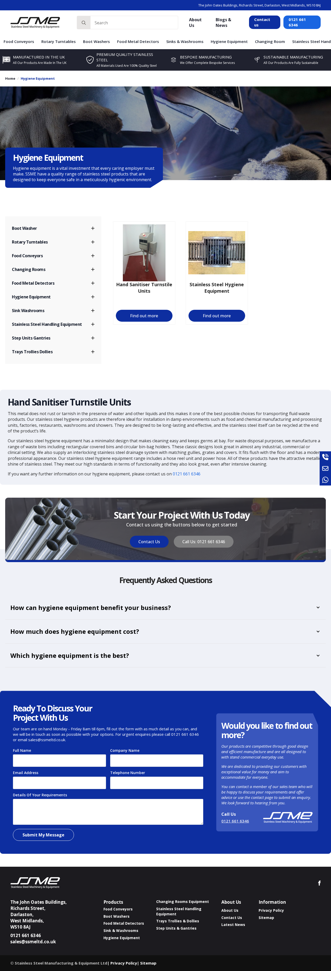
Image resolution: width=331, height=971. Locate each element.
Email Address (27, 773)
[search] (84, 23)
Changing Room (270, 41)
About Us (195, 22)
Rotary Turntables (58, 41)
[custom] (325, 457)
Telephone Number (129, 773)
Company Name (124, 750)
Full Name (23, 750)
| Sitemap (146, 963)
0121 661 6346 (297, 22)
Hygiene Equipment (229, 41)
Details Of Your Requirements (41, 795)
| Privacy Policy (122, 963)
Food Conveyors (19, 41)
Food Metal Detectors (138, 41)
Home (10, 78)
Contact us (262, 22)
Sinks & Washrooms (185, 41)
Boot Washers (96, 41)
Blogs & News (223, 22)
